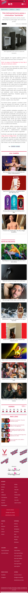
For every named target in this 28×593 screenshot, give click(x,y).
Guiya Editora (17, 550)
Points (15, 492)
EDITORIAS (16, 521)
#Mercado (16, 536)
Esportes (3, 502)
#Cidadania (16, 529)
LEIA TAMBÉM (14, 153)
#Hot (17, 9)
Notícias (12, 9)
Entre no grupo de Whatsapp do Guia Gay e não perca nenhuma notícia (14, 63)
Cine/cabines (4, 497)
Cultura (3, 531)
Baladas (3, 487)
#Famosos (16, 542)
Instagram (3, 577)
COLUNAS (3, 547)
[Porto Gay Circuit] (14, 474)
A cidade (3, 484)
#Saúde (16, 539)
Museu (15, 487)
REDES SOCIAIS (4, 572)
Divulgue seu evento (10, 512)
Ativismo (3, 526)
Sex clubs (16, 500)
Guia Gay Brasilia (18, 555)
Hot (2, 523)
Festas (2, 529)
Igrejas (15, 484)
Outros (2, 534)
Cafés (2, 492)
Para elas (16, 489)
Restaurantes (17, 494)
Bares (2, 489)
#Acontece (16, 531)
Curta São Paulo (4, 553)
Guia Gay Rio (17, 566)
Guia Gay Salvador (18, 558)
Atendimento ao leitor (10, 515)
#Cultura (16, 526)
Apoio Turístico (17, 502)
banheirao (13, 146)
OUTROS (16, 572)
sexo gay (18, 146)
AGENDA (17, 406)
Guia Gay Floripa (17, 563)
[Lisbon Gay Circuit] (14, 469)
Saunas (16, 497)
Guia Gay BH (17, 561)
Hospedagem (4, 505)
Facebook (3, 574)
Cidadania (3, 494)
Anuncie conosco (10, 509)
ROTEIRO (3, 481)
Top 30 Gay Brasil (5, 550)
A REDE (15, 547)
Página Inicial (4, 9)
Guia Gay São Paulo (18, 553)
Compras (3, 500)
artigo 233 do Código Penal (8, 136)
